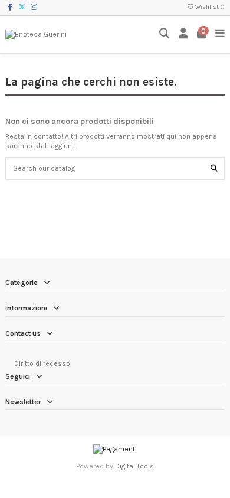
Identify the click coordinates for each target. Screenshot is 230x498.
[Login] (184, 34)
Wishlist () (209, 7)
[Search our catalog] (214, 168)
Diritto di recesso (42, 363)
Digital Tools (134, 466)
